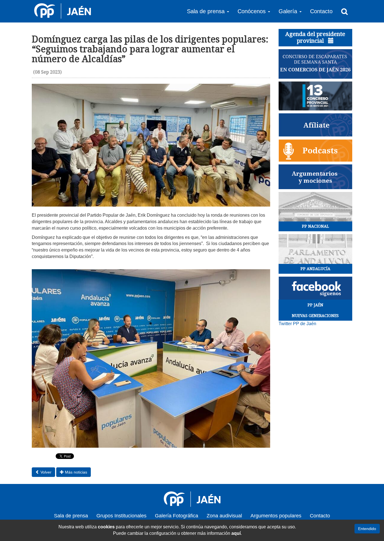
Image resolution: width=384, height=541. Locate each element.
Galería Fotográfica (176, 516)
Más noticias (75, 472)
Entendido (367, 528)
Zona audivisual (224, 516)
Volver (45, 472)
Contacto (321, 11)
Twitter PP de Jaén (297, 323)
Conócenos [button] (252, 11)
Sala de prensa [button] (206, 11)
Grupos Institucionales (121, 516)
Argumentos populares (275, 516)
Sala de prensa (71, 516)
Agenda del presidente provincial (315, 37)
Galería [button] (289, 11)
